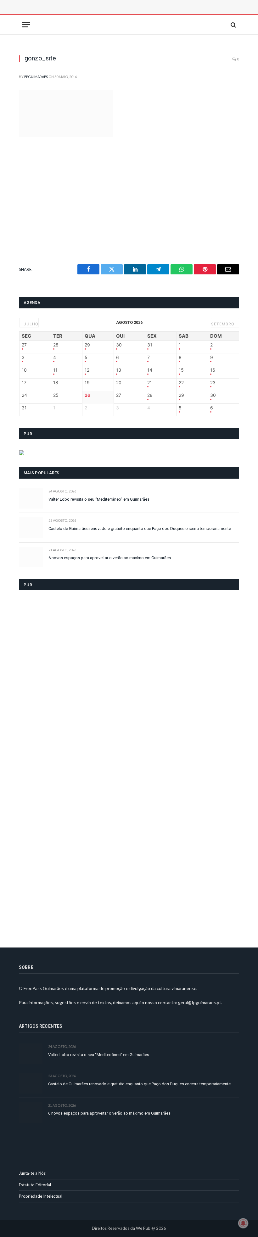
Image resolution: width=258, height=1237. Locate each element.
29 (87, 344)
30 (119, 344)
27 (24, 344)
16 (212, 370)
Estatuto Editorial (35, 1184)
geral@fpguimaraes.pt (199, 1002)
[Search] (232, 25)
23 (213, 382)
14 (149, 370)
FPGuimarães (36, 77)
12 (87, 370)
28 (56, 344)
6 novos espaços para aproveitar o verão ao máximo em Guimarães (109, 557)
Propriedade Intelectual (40, 1196)
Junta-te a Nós (32, 1173)
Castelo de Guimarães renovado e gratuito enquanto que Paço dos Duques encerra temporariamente (139, 528)
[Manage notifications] (243, 1223)
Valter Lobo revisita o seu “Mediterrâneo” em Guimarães (98, 499)
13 (118, 370)
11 (55, 370)
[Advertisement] (90, 14)
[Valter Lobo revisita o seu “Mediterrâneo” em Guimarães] (31, 498)
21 (149, 382)
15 (181, 370)
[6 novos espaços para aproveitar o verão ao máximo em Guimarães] (31, 557)
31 (149, 344)
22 (181, 382)
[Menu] (26, 25)
